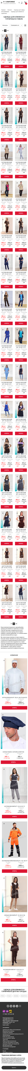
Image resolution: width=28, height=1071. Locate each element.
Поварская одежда (8, 1032)
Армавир (16, 995)
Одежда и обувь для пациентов (11, 1043)
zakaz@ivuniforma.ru (8, 1019)
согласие (11, 1060)
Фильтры (5, 25)
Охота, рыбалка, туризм (9, 1038)
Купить (7, 66)
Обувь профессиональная (9, 1041)
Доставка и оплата (8, 1052)
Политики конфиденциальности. (15, 1062)
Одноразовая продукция (9, 1046)
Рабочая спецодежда (8, 1036)
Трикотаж (5, 1039)
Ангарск (9, 995)
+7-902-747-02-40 (8, 1014)
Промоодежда (6, 1035)
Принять (14, 1067)
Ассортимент (6, 1027)
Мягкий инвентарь (7, 1045)
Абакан (2, 995)
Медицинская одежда (8, 1031)
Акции (4, 1051)
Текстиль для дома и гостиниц (10, 1042)
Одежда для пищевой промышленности (13, 1034)
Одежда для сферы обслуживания (12, 1029)
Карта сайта (6, 1025)
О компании (5, 1048)
